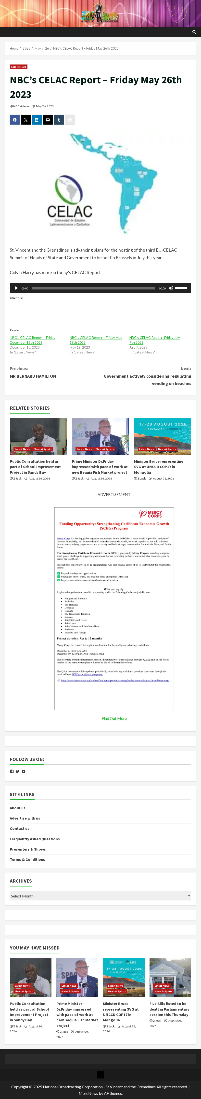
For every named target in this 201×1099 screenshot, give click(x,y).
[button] (10, 32)
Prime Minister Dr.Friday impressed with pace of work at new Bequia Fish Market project (100, 467)
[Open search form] (194, 32)
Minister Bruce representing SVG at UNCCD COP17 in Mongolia (159, 467)
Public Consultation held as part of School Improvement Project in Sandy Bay (35, 467)
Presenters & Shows (28, 849)
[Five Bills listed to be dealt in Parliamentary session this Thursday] (170, 977)
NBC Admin (21, 106)
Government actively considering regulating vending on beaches (147, 376)
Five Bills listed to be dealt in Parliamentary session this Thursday (169, 1009)
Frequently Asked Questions (35, 838)
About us (17, 807)
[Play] (16, 288)
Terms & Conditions (27, 859)
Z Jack (17, 478)
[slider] (182, 287)
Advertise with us (25, 818)
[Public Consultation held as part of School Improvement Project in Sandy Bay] (38, 436)
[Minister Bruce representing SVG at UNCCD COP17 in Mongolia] (162, 436)
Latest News (18, 66)
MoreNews (88, 1093)
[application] (100, 288)
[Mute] (171, 288)
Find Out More (114, 718)
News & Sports (42, 449)
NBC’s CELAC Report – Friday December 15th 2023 (32, 339)
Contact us (19, 828)
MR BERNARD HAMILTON (33, 372)
